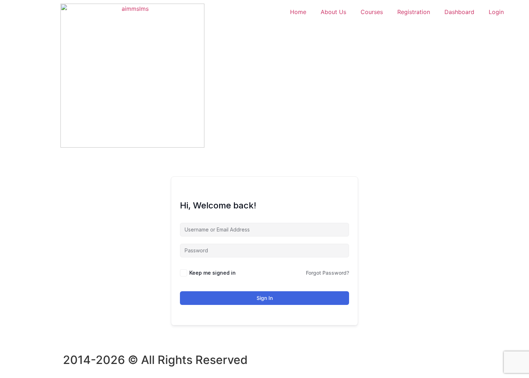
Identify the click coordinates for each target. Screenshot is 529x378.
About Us (333, 11)
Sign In (265, 298)
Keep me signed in (212, 273)
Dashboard (459, 11)
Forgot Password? (327, 273)
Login (496, 11)
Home (298, 11)
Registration (413, 11)
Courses (372, 11)
